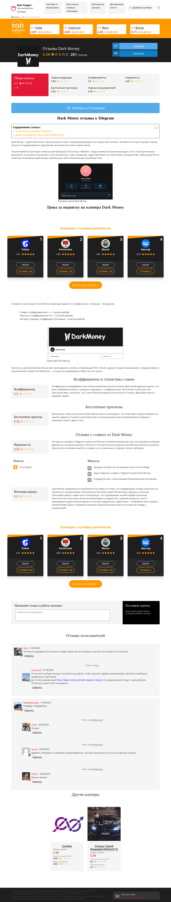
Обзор (25, 264)
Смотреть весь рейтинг (84, 285)
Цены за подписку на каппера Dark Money (40, 134)
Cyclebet (67, 846)
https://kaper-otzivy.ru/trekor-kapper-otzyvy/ (79, 680)
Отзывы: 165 (105, 271)
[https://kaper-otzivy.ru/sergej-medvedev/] (104, 824)
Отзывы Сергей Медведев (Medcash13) (104, 847)
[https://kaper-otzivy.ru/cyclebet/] (67, 824)
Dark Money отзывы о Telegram (33, 131)
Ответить (29, 655)
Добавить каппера (140, 7)
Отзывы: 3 (145, 271)
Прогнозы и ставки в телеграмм (72, 8)
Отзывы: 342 (25, 271)
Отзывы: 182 (65, 271)
